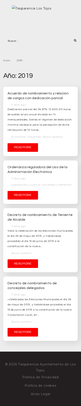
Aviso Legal (40, 394)
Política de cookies (40, 386)
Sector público (53, 136)
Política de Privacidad (40, 377)
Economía (18, 136)
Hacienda (34, 136)
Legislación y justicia (26, 184)
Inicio (6, 60)
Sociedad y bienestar (57, 184)
